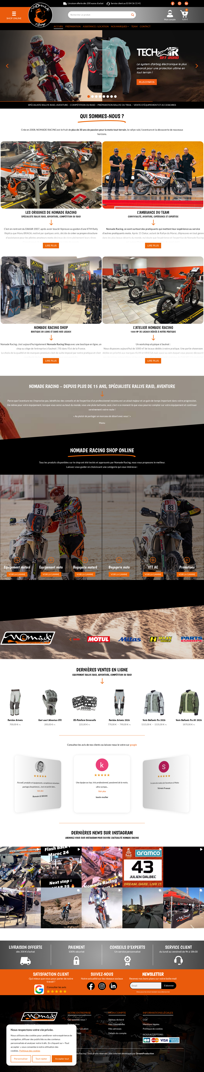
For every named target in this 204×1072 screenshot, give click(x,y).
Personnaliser (21, 1058)
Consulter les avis (56, 987)
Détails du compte (117, 1033)
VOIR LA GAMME (17, 574)
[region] (41, 1045)
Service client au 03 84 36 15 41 (126, 3)
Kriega (77, 1033)
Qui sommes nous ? (77, 1019)
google (133, 744)
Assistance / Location (96, 26)
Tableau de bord (116, 1019)
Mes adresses (114, 1028)
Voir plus (102, 791)
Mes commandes (116, 1024)
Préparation (73, 26)
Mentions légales (151, 1024)
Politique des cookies (29, 1050)
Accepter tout (62, 1058)
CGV (145, 1019)
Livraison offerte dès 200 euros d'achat (85, 3)
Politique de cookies (153, 1028)
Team (134, 26)
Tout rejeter (41, 1058)
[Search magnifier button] (133, 13)
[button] (7, 66)
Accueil (58, 26)
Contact (145, 26)
